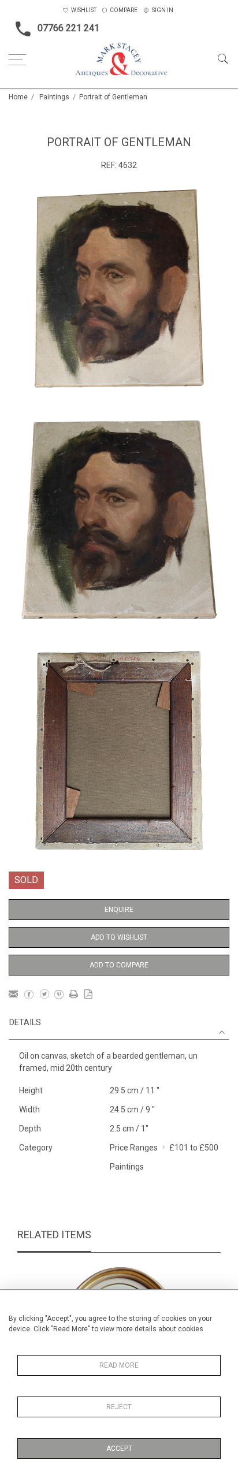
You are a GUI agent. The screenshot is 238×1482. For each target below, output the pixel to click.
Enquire (119, 910)
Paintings (54, 97)
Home (18, 97)
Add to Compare (119, 965)
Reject (119, 1407)
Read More (119, 1365)
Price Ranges (134, 1147)
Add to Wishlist (119, 937)
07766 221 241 (68, 28)
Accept (119, 1448)
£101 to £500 (193, 1147)
